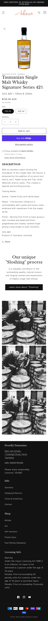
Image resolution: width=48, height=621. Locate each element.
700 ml (8, 111)
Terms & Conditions (14, 499)
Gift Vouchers (11, 532)
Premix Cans (10, 537)
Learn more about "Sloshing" (24, 287)
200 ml (21, 111)
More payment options (24, 144)
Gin (6, 526)
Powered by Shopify (32, 617)
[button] (3, 12)
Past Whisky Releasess (15, 543)
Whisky (8, 520)
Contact (8, 504)
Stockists (9, 487)
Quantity (5, 117)
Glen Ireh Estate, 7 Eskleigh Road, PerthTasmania (16, 454)
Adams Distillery (20, 617)
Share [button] (7, 242)
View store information (15, 157)
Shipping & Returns (13, 493)
